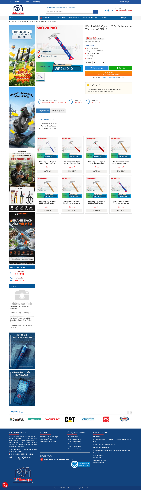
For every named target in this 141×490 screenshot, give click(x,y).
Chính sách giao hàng (74, 441)
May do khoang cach (99, 460)
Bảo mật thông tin (73, 437)
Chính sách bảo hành (74, 439)
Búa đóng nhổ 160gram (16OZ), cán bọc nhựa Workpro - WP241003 (96, 163)
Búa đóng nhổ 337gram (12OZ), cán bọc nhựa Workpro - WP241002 (72, 163)
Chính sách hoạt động (74, 449)
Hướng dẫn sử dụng (59, 17)
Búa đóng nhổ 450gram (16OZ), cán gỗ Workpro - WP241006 (72, 203)
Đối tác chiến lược (47, 439)
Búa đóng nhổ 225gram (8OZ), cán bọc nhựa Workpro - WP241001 (47, 163)
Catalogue (104, 17)
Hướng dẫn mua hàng (89, 17)
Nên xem (46, 17)
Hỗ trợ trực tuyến (124, 1)
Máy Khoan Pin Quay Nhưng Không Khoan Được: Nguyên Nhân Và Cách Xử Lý (21, 320)
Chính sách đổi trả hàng (48, 441)
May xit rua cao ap (98, 462)
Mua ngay (109, 73)
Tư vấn (122, 68)
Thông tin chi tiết (43, 110)
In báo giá (91, 45)
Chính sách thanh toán (74, 444)
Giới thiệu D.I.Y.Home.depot (49, 437)
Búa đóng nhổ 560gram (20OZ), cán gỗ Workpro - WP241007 (96, 203)
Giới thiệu (18, 1)
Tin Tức (27, 1)
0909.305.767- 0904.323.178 (109, 77)
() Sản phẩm (127, 18)
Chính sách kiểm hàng (74, 446)
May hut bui (96, 453)
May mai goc (97, 457)
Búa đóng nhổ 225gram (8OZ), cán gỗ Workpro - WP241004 (121, 163)
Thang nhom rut (98, 455)
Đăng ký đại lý (74, 17)
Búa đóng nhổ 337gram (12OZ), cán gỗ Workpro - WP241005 (47, 203)
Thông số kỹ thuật (58, 110)
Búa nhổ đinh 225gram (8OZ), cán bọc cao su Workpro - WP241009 (121, 203)
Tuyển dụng (36, 1)
